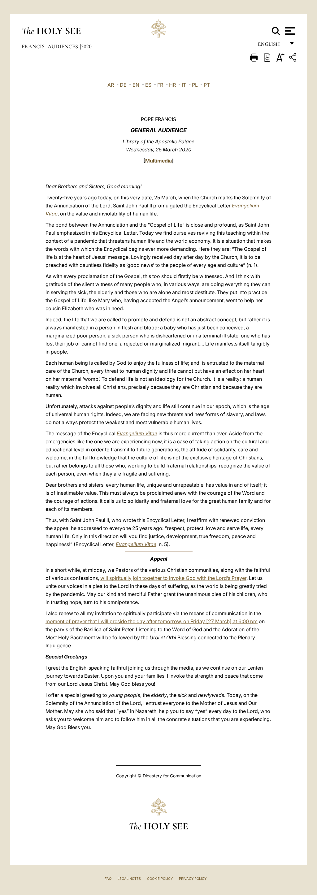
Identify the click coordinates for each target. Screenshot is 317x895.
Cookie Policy (160, 878)
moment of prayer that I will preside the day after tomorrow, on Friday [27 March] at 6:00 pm (152, 621)
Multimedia (158, 161)
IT (184, 85)
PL (195, 85)
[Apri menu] (289, 31)
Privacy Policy (192, 878)
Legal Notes (129, 878)
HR (172, 85)
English (271, 45)
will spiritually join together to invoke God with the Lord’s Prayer (173, 578)
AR (110, 85)
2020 (86, 46)
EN (135, 85)
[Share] (293, 58)
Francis (34, 46)
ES (148, 85)
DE (123, 85)
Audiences (63, 46)
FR (160, 85)
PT (207, 85)
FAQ (108, 878)
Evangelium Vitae (137, 433)
